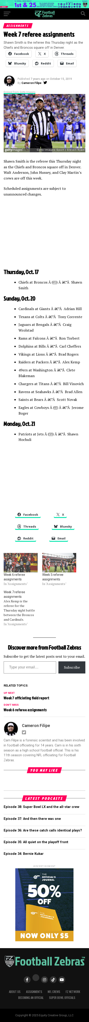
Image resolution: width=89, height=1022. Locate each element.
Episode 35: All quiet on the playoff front (36, 842)
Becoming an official (31, 997)
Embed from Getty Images (19, 92)
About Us (15, 992)
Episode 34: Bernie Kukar (24, 854)
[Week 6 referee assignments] (21, 562)
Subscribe (72, 667)
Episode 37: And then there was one (32, 819)
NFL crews (54, 992)
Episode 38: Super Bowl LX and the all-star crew (41, 807)
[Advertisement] (44, 233)
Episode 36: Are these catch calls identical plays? (43, 830)
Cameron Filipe (31, 83)
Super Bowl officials (62, 997)
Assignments (34, 992)
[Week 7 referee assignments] (23, 608)
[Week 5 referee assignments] (59, 562)
